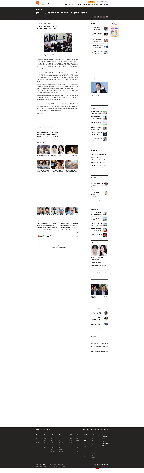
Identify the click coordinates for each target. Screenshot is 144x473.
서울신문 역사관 (104, 436)
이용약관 (37, 464)
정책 (52, 449)
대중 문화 (77, 444)
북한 (36, 440)
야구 (92, 436)
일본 (59, 440)
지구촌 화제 (60, 449)
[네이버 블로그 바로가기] (107, 465)
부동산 (52, 438)
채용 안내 (48, 429)
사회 (69, 4)
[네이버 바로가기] (105, 465)
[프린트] (101, 17)
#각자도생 (45, 127)
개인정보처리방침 (42, 464)
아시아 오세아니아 (62, 444)
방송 (92, 450)
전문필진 (85, 446)
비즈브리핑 (53, 451)
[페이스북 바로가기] (95, 465)
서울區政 (70, 440)
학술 (77, 438)
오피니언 (93, 4)
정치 (66, 4)
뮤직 (92, 455)
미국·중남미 (60, 445)
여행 (77, 447)
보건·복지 (45, 447)
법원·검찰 (45, 438)
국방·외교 (37, 442)
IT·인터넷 (52, 447)
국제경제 (60, 436)
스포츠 (100, 4)
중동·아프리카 (61, 442)
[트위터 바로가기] (98, 465)
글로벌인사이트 (61, 451)
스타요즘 (93, 457)
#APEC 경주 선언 (52, 127)
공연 (77, 454)
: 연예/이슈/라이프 (96, 308)
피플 (97, 4)
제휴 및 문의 (43, 429)
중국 (59, 438)
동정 (84, 456)
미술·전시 (77, 440)
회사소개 (103, 434)
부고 (84, 458)
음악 (77, 436)
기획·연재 (88, 4)
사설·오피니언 (38, 9)
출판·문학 (77, 442)
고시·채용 (70, 442)
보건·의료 (45, 445)
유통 (52, 444)
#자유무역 (39, 127)
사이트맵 (103, 445)
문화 (84, 4)
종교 (77, 445)
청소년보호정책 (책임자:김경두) (51, 464)
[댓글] (107, 17)
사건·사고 (45, 436)
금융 (52, 440)
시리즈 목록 (86, 436)
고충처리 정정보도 (105, 443)
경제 (72, 4)
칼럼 (84, 444)
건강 (77, 449)
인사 (84, 454)
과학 (44, 444)
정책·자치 (80, 4)
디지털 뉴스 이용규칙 (61, 464)
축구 (92, 438)
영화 (77, 453)
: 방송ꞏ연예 (95, 242)
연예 (104, 4)
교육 (44, 442)
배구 (92, 444)
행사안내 (37, 429)
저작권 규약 (104, 441)
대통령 (37, 436)
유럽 (59, 447)
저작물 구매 (104, 440)
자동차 (52, 442)
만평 (84, 448)
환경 (44, 440)
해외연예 (93, 453)
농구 (92, 442)
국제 (75, 4)
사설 (41, 9)
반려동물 (77, 451)
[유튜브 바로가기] (102, 465)
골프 (92, 440)
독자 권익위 (104, 438)
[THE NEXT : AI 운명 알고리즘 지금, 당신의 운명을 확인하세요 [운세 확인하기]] (114, 29)
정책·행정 (70, 436)
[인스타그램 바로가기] (100, 465)
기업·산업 (52, 436)
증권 (52, 445)
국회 (36, 438)
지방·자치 (70, 438)
